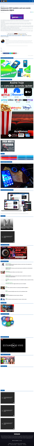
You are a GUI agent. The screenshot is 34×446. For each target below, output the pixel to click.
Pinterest (23, 35)
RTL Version (24, 444)
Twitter (8, 35)
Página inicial (2, 6)
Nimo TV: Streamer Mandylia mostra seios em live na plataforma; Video (16, 291)
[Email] (16, 53)
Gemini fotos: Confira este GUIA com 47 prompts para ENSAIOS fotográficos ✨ (17, 287)
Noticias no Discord (17, 35)
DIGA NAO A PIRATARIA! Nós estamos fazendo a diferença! (14, 295)
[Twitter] (10, 53)
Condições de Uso (19, 444)
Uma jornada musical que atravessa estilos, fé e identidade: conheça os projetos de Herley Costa (19, 280)
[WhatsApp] (12, 53)
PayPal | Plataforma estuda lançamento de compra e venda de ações (16, 299)
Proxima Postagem (30, 55)
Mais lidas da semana (4, 261)
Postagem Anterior (3, 55)
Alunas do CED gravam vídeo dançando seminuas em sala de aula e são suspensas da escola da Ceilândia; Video (19, 265)
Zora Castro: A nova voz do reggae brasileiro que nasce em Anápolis (16, 283)
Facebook (10, 35)
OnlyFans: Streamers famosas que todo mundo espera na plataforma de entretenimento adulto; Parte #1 (19, 268)
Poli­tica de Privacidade (13, 444)
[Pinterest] (14, 53)
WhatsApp (4, 35)
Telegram (2, 35)
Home (8, 444)
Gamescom (6, 6)
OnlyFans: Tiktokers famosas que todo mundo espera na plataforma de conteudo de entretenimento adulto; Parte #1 (18, 276)
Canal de (13, 35)
